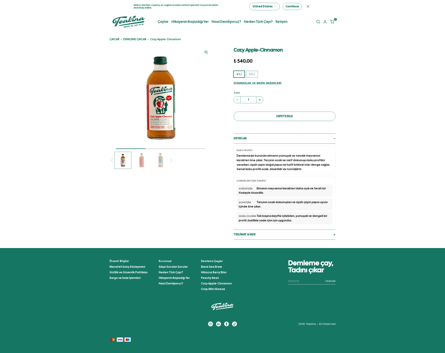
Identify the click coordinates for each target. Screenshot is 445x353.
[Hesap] (325, 21)
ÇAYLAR (114, 39)
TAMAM (330, 281)
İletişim (281, 21)
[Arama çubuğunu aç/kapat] (318, 21)
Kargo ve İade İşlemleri (125, 278)
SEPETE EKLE (284, 116)
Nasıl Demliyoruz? (226, 21)
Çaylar (163, 21)
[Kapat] (308, 6)
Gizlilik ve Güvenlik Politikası (129, 272)
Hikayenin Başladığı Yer (190, 21)
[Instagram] (210, 323)
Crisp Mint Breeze (213, 289)
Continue (292, 6)
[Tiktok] (234, 323)
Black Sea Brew (211, 267)
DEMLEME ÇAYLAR (134, 39)
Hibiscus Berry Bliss (213, 272)
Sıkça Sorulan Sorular (173, 267)
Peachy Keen (210, 278)
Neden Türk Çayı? (258, 21)
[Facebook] (226, 323)
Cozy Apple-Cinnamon (165, 39)
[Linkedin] (218, 323)
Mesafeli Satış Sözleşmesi (127, 267)
